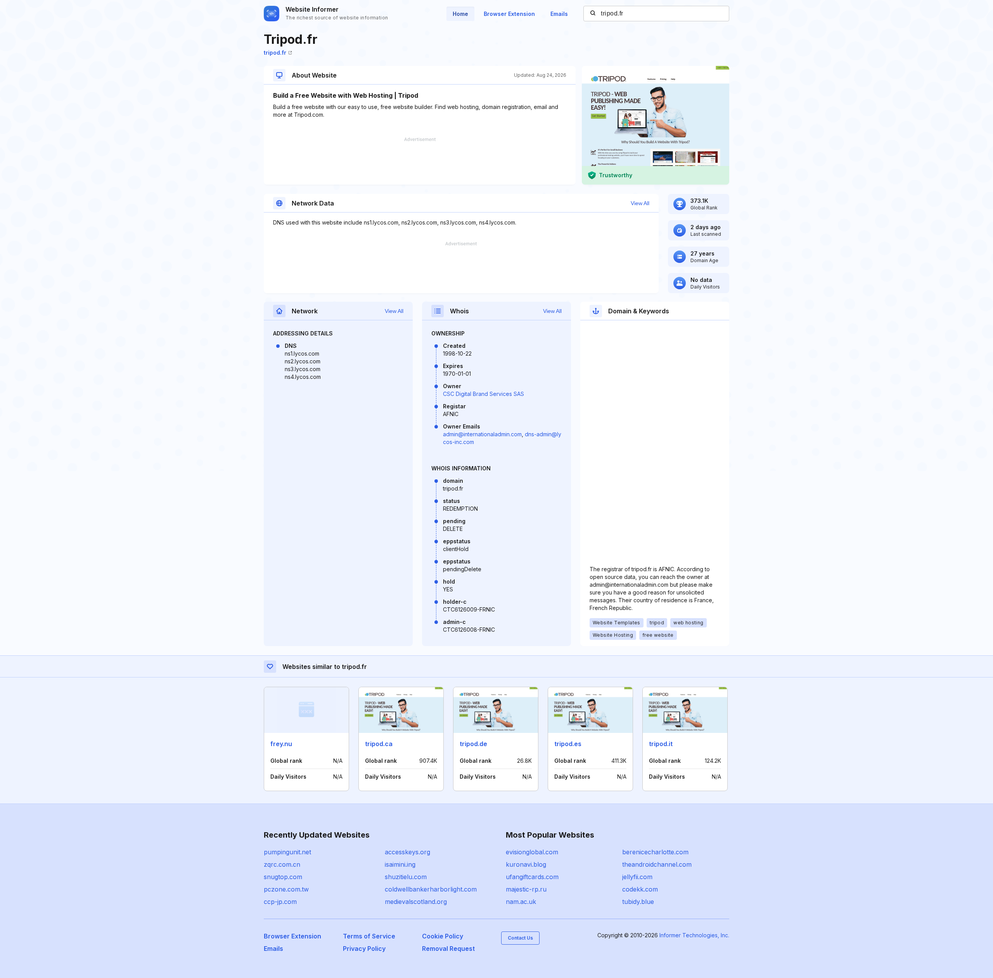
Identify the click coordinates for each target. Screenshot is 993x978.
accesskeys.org (407, 852)
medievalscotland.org (416, 901)
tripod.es (567, 744)
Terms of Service (369, 936)
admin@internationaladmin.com (482, 434)
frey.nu (281, 744)
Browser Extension (509, 13)
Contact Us (520, 938)
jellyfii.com (637, 877)
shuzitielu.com (406, 877)
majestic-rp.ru (526, 889)
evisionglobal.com (532, 852)
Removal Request (448, 948)
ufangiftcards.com (532, 877)
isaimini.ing (400, 864)
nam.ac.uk (521, 901)
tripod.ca (379, 744)
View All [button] (640, 203)
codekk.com (640, 889)
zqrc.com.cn (282, 864)
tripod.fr (275, 52)
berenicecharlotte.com (655, 852)
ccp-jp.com (280, 901)
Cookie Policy (442, 936)
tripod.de (473, 744)
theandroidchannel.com (657, 864)
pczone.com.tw (286, 889)
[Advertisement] (419, 160)
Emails (559, 13)
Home (460, 13)
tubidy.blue (638, 901)
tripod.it (661, 744)
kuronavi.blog (526, 864)
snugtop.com (283, 877)
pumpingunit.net (287, 852)
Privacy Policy (364, 948)
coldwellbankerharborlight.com (431, 889)
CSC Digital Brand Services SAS (483, 394)
